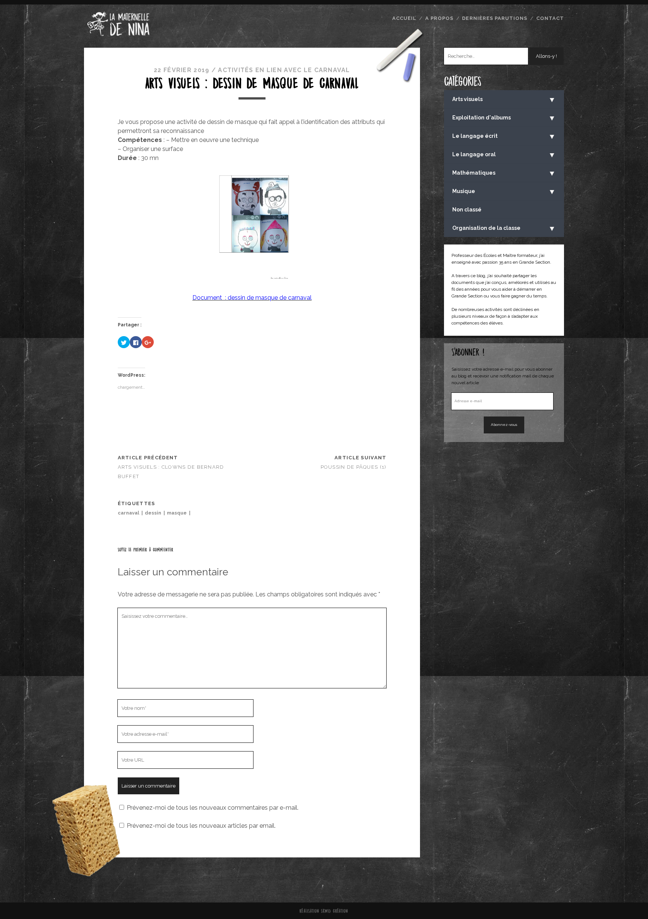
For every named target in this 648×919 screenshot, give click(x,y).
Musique (504, 191)
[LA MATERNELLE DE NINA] (118, 34)
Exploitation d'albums (504, 117)
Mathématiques (504, 173)
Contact (550, 18)
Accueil (404, 18)
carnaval (128, 513)
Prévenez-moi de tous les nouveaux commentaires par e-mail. (212, 807)
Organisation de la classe (504, 228)
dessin (153, 513)
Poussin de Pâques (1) (354, 467)
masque (177, 513)
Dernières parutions (494, 18)
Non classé (467, 210)
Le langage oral (504, 154)
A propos (439, 18)
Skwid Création (334, 911)
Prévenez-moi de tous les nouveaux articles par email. (201, 825)
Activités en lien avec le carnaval (284, 70)
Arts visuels (504, 99)
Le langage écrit (504, 136)
